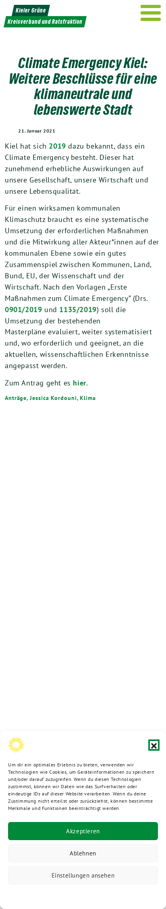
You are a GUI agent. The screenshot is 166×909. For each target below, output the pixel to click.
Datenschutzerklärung (42, 895)
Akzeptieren (83, 831)
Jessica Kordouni (53, 398)
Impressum (137, 895)
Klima (88, 398)
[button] (154, 745)
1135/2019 (77, 309)
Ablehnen (83, 853)
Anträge (16, 398)
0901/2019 (23, 309)
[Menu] (151, 13)
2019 (57, 146)
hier (79, 382)
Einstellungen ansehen (83, 875)
